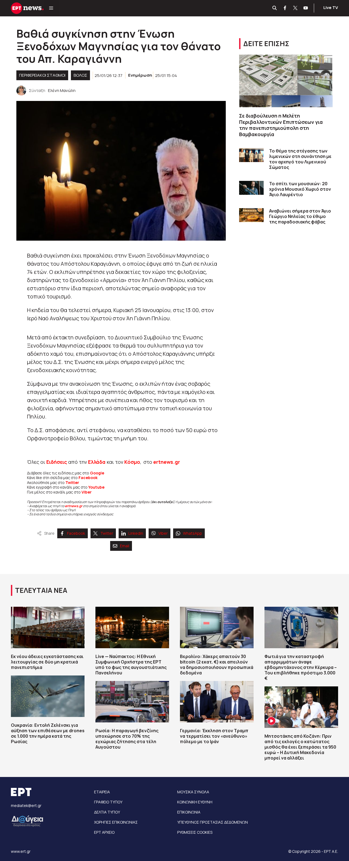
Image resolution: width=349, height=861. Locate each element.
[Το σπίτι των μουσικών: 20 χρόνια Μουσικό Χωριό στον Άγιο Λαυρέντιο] (251, 188)
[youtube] (305, 8)
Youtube (96, 487)
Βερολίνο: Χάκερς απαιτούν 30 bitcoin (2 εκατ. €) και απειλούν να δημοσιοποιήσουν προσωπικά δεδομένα (216, 664)
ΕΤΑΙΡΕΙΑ (102, 791)
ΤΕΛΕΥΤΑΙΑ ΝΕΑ (41, 590)
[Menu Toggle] (51, 8)
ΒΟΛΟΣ (80, 75)
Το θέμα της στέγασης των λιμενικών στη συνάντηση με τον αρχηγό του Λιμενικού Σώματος (300, 159)
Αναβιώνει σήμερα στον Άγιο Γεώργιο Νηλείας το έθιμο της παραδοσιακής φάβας (300, 216)
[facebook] (285, 8)
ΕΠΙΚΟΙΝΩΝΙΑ (188, 812)
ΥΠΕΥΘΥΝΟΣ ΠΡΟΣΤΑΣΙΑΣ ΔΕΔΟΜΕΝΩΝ (212, 822)
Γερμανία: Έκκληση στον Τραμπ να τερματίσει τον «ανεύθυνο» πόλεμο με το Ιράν (214, 736)
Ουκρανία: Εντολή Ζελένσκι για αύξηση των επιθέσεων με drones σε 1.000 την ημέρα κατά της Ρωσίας (48, 733)
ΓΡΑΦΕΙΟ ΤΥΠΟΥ (108, 802)
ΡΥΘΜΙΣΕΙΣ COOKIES (194, 832)
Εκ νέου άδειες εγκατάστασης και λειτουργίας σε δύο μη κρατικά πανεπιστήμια (47, 661)
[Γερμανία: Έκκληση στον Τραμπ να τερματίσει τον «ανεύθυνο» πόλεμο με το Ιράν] (217, 701)
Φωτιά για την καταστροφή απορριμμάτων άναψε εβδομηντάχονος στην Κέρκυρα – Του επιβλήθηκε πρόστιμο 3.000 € (300, 667)
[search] (274, 8)
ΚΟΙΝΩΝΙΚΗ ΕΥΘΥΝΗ (194, 802)
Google (97, 473)
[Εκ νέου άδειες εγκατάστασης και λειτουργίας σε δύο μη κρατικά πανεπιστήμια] (48, 627)
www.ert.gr (21, 851)
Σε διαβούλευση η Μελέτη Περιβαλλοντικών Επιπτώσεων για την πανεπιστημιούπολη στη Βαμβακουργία (281, 124)
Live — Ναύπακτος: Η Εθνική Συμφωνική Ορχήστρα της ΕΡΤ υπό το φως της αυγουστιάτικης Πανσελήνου (131, 664)
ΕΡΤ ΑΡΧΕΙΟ (104, 832)
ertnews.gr (73, 506)
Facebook (88, 477)
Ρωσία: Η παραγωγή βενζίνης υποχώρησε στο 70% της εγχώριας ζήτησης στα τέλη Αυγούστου (126, 739)
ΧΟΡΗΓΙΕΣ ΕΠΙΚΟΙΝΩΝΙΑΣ (116, 822)
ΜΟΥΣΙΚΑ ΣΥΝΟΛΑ (193, 791)
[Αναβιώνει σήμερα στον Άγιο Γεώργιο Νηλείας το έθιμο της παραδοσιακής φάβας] (251, 215)
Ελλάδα (97, 462)
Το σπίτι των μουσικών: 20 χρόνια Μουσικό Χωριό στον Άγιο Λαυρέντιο (300, 189)
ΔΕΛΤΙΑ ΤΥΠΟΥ (107, 812)
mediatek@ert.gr (26, 805)
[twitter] (295, 8)
